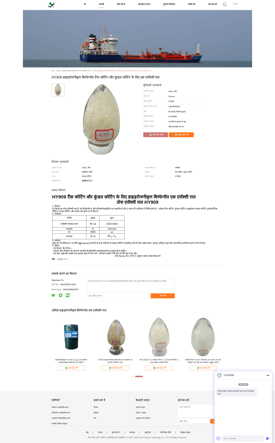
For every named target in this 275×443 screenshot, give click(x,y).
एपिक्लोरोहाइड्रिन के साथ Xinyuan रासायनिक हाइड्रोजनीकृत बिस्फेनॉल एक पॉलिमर (71, 361)
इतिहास (96, 413)
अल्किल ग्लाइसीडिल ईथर (60, 407)
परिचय (96, 407)
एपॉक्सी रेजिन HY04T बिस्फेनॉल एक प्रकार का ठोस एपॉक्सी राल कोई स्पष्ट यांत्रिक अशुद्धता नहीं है (203, 361)
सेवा (95, 418)
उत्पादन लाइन (140, 407)
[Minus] (268, 375)
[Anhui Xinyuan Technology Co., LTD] (51, 5)
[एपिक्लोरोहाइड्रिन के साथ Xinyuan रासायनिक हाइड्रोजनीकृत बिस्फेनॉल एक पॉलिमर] (71, 336)
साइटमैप (148, 432)
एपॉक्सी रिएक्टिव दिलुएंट (59, 423)
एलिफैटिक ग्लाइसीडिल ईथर (61, 413)
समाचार (132, 432)
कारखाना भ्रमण (144, 4)
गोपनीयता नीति (165, 432)
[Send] (268, 438)
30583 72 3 (62, 259)
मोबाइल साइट (185, 432)
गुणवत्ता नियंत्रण (169, 4)
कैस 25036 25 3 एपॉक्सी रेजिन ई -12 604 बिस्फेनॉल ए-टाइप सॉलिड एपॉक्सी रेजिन (159, 361)
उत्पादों (101, 4)
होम (87, 432)
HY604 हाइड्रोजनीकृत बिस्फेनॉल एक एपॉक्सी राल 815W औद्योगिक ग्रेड (115, 361)
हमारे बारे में (121, 4)
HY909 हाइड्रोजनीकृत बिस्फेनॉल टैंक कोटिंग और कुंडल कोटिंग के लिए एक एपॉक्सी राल (121, 71)
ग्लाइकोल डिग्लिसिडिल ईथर (61, 418)
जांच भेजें (162, 295)
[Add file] (218, 438)
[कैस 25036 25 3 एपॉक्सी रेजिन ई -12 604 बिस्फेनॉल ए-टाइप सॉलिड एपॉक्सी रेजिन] (159, 336)
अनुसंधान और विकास (143, 418)
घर (85, 4)
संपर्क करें (191, 4)
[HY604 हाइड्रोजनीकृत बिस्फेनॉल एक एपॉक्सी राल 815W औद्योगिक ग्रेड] (115, 336)
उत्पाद (100, 432)
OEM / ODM (141, 413)
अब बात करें (212, 4)
